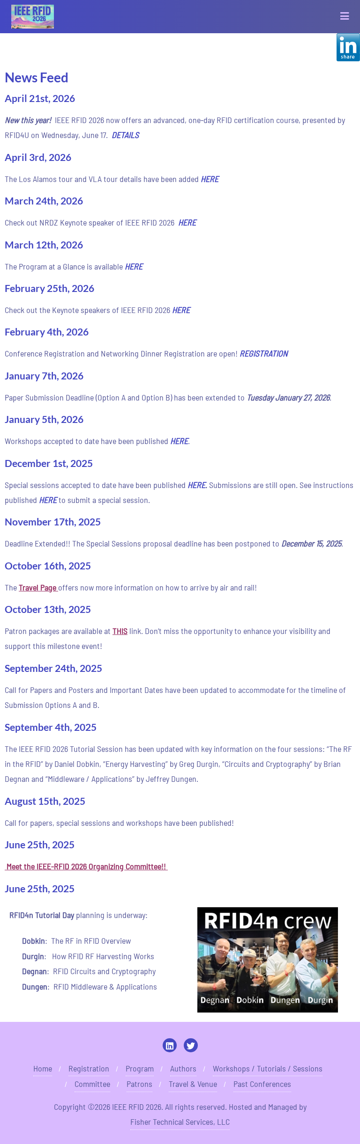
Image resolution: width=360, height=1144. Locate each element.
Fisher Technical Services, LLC (180, 1121)
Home (42, 1068)
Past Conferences (262, 1083)
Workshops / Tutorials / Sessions (267, 1068)
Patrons (139, 1083)
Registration (88, 1068)
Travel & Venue (193, 1083)
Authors (183, 1068)
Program (140, 1068)
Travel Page (37, 587)
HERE (133, 266)
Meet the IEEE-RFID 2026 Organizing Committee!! (87, 866)
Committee (92, 1083)
